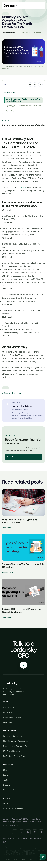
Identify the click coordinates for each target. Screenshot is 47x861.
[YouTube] (34, 831)
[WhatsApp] (41, 831)
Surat (31, 859)
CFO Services (8, 707)
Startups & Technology (12, 736)
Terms (17, 838)
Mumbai (8, 859)
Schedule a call (23, 457)
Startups (22, 187)
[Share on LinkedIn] (35, 84)
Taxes (5, 14)
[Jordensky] (10, 5)
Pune (23, 859)
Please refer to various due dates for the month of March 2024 (24, 106)
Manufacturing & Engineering (15, 741)
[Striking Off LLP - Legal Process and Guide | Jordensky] (23, 592)
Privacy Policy (8, 838)
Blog (5, 770)
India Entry (7, 722)
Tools (5, 780)
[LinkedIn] (28, 831)
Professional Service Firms (14, 756)
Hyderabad (33, 858)
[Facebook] (14, 831)
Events (6, 775)
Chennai (20, 858)
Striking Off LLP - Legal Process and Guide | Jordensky (22, 610)
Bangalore (13, 858)
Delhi (27, 858)
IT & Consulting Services (13, 751)
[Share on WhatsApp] (30, 84)
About (5, 804)
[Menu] (41, 5)
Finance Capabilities (12, 717)
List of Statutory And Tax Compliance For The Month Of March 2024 (23, 100)
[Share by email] (40, 84)
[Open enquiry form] (23, 665)
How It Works (8, 712)
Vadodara (39, 859)
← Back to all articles (11, 393)
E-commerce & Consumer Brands (17, 746)
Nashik (16, 859)
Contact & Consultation (13, 809)
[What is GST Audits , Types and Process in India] (23, 502)
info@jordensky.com (11, 826)
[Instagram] (21, 831)
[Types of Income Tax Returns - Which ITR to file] (23, 547)
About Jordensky (12, 111)
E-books (6, 785)
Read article (7, 528)
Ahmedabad (6, 858)
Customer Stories (10, 790)
